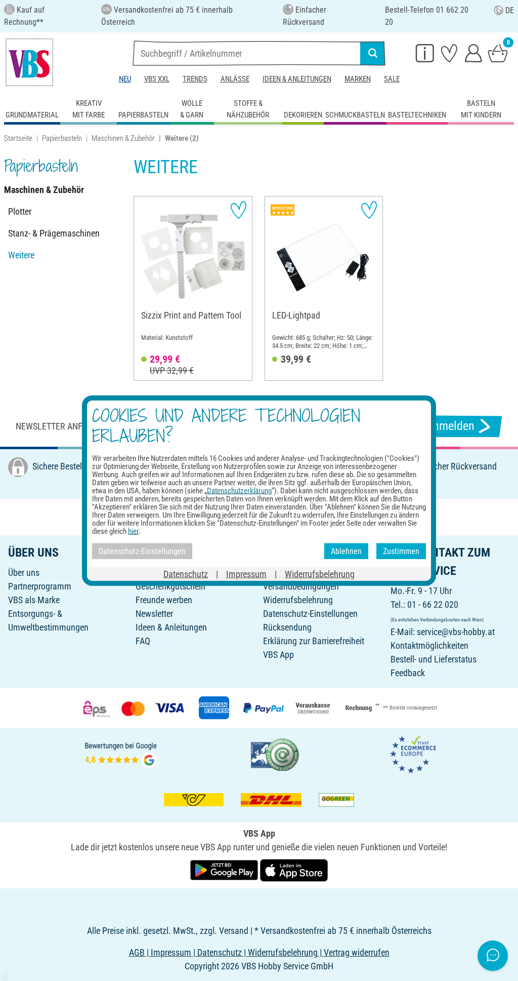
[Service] (425, 53)
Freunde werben (164, 600)
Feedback (408, 673)
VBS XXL (156, 79)
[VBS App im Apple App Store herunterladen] (294, 869)
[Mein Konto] (473, 53)
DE (509, 10)
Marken (357, 79)
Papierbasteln (62, 138)
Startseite (18, 138)
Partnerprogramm (39, 586)
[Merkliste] (449, 53)
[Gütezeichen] (275, 754)
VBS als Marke (34, 600)
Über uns (23, 572)
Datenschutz (185, 574)
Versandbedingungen (301, 586)
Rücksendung (287, 627)
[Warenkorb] (498, 53)
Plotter (19, 211)
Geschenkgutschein (170, 586)
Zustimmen (401, 551)
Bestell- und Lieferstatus (434, 659)
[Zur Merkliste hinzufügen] (238, 210)
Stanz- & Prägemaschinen (54, 233)
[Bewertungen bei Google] (121, 754)
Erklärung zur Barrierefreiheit (313, 641)
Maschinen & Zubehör (123, 138)
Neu (125, 79)
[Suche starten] (372, 53)
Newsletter (154, 613)
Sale (392, 79)
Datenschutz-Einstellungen (310, 613)
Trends (195, 79)
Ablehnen (346, 551)
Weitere (21, 255)
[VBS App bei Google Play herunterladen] (225, 869)
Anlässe (235, 79)
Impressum (246, 574)
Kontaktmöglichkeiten (429, 645)
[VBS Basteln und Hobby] (29, 62)
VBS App (278, 654)
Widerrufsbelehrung (298, 600)
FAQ (143, 641)
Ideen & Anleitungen (297, 79)
